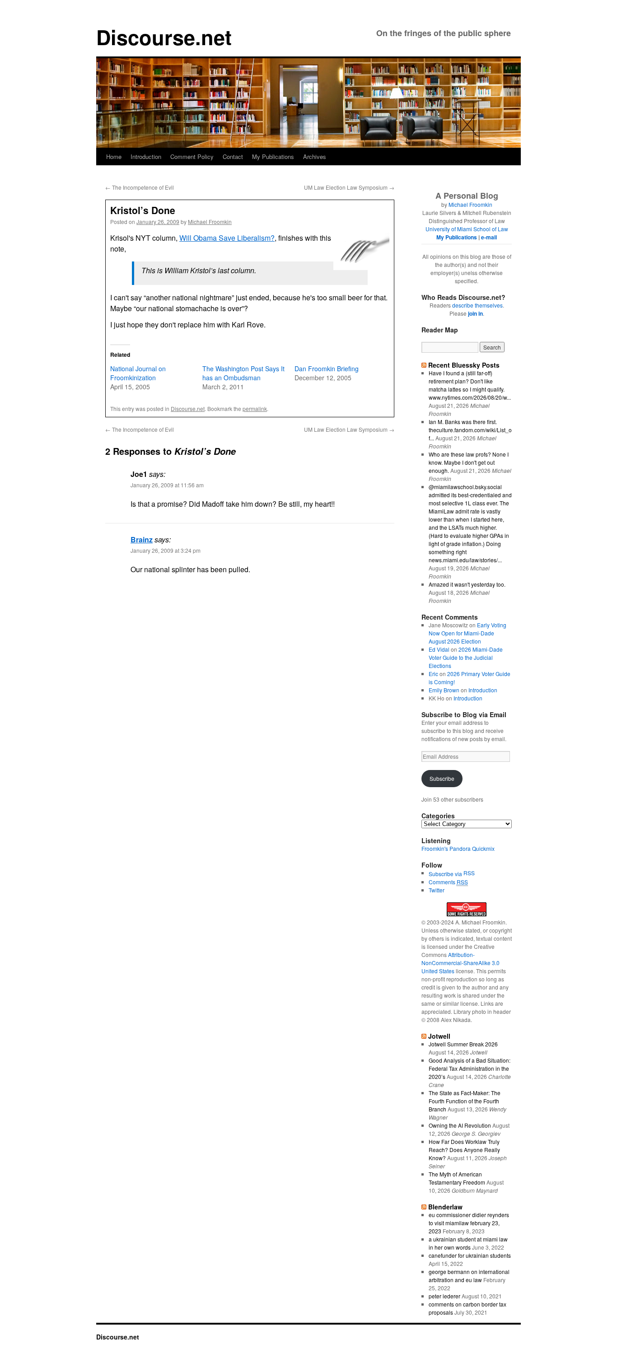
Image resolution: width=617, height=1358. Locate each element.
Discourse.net (164, 36)
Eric (433, 673)
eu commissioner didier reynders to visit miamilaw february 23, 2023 (469, 1223)
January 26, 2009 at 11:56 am (167, 485)
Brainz (142, 539)
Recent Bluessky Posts (464, 364)
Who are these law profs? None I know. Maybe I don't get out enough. (469, 462)
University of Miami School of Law (466, 229)
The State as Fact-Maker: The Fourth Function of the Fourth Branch (464, 1101)
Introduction (146, 156)
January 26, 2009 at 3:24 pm (166, 550)
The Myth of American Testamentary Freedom (457, 1178)
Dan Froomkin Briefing (326, 368)
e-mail (489, 237)
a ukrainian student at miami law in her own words (468, 1243)
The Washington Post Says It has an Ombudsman (243, 373)
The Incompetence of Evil (139, 187)
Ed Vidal (439, 649)
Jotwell (439, 1036)
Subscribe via (446, 873)
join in (475, 313)
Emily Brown (444, 690)
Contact (233, 156)
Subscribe (442, 778)
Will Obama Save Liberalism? (227, 238)
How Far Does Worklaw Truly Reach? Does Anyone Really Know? (464, 1150)
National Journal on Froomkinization (138, 373)
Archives (314, 156)
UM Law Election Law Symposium (349, 187)
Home (114, 156)
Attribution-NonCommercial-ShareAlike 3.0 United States (460, 963)
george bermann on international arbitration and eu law (469, 1275)
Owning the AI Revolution (460, 1125)
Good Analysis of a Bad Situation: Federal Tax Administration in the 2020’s (469, 1068)
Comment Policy (192, 156)
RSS (469, 873)
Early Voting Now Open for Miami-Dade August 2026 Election (467, 633)
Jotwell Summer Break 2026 (463, 1044)
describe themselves (477, 305)
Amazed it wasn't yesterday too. (467, 584)
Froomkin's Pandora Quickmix (458, 848)
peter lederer (444, 1296)
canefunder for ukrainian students (470, 1255)
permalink (255, 408)
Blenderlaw (445, 1206)
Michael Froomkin (210, 221)
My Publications (273, 156)
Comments (448, 882)
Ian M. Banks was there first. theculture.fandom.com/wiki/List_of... (470, 430)
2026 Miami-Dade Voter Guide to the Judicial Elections (466, 657)
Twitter (436, 890)
